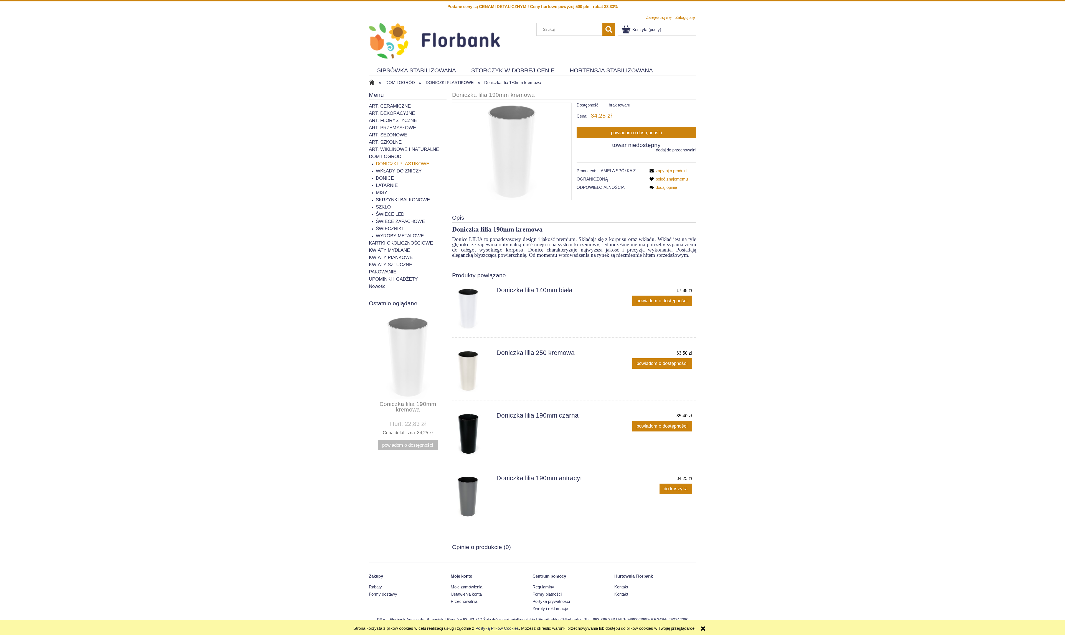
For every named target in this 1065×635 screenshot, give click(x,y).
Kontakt (621, 587)
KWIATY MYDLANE (389, 250)
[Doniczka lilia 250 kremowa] (473, 371)
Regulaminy (543, 587)
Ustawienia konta (466, 594)
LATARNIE (387, 185)
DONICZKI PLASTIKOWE (402, 163)
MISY (381, 192)
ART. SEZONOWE (388, 135)
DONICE (385, 178)
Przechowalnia (464, 601)
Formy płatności (547, 594)
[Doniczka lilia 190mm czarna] (473, 433)
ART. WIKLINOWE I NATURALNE (404, 149)
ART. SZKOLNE (385, 142)
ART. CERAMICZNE (390, 106)
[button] (667, 170)
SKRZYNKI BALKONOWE (403, 199)
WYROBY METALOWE (400, 235)
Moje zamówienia (466, 587)
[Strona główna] (434, 40)
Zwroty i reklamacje (550, 608)
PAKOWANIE (382, 272)
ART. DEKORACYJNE (392, 113)
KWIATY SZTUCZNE (390, 264)
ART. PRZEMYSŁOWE (392, 127)
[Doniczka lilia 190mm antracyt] (473, 496)
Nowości (378, 286)
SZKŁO (383, 207)
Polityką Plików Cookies (497, 628)
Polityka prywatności (551, 601)
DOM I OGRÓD (385, 156)
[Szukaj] (608, 29)
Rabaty (375, 587)
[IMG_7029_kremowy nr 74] (512, 151)
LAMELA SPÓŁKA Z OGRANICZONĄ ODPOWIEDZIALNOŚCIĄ (606, 179)
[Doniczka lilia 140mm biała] (473, 308)
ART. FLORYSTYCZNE (393, 120)
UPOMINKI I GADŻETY (393, 279)
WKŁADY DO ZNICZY (399, 171)
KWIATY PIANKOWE (391, 257)
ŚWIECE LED (390, 214)
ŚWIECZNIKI (389, 228)
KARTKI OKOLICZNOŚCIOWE (401, 243)
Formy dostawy (383, 594)
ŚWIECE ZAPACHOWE (400, 221)
